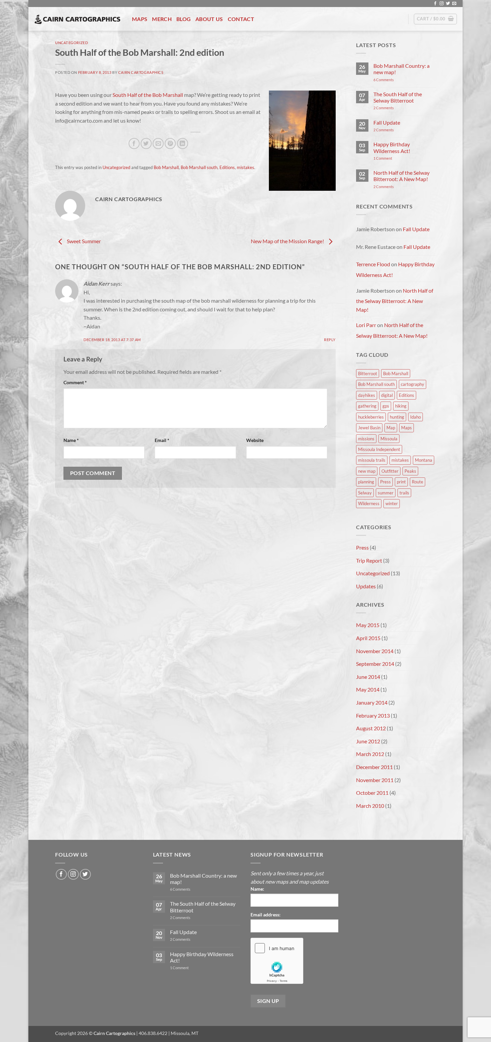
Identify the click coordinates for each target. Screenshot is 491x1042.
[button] (435, 19)
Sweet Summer (83, 241)
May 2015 (367, 625)
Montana (423, 460)
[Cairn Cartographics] (77, 19)
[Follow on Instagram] (442, 3)
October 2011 (372, 792)
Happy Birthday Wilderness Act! (391, 147)
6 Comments (390, 80)
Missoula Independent (379, 449)
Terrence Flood (373, 264)
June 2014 (368, 677)
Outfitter (389, 471)
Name (71, 440)
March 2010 (370, 805)
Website (255, 440)
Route (417, 481)
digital (387, 395)
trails (404, 492)
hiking (400, 406)
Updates (366, 586)
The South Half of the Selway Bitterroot (397, 97)
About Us (209, 19)
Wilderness (368, 503)
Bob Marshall (166, 167)
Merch (162, 19)
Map (390, 427)
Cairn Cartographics (141, 72)
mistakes (245, 167)
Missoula (388, 438)
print (401, 481)
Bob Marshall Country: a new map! (401, 68)
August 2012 (371, 728)
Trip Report (369, 560)
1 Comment (391, 158)
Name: (257, 889)
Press (385, 481)
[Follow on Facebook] (435, 3)
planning (366, 481)
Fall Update (386, 122)
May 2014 (367, 689)
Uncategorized (71, 42)
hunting (397, 417)
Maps (139, 19)
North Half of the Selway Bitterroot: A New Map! (401, 175)
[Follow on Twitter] (448, 3)
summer (385, 492)
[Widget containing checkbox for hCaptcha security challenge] (277, 961)
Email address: (266, 914)
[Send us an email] (454, 3)
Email (162, 440)
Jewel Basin (369, 427)
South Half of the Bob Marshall (148, 95)
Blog (183, 19)
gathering (367, 406)
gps (385, 406)
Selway (365, 492)
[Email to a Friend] (158, 143)
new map (366, 471)
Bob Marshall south (199, 167)
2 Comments (391, 108)
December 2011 (374, 767)
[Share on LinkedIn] (182, 143)
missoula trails (371, 460)
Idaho (415, 417)
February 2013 (373, 715)
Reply (330, 339)
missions (366, 438)
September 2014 (375, 663)
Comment (75, 382)
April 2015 (368, 638)
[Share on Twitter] (146, 143)
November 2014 (374, 651)
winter (391, 503)
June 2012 (368, 741)
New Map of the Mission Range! (288, 241)
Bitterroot (367, 373)
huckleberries (371, 417)
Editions (227, 167)
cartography (412, 384)
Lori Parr (366, 325)
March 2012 (370, 754)
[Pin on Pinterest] (170, 143)
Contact (241, 19)
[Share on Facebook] (134, 143)
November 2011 (374, 780)
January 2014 (371, 702)
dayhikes (366, 395)
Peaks (410, 471)
